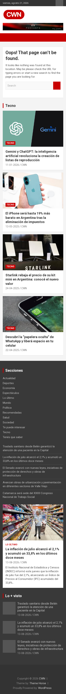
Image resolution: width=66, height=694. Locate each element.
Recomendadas (12, 412)
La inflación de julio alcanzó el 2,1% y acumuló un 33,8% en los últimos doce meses (32, 553)
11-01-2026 (12, 164)
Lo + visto (13, 596)
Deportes (8, 383)
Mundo (7, 402)
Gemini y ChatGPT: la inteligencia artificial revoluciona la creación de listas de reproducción (32, 156)
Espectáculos (11, 393)
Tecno (10, 105)
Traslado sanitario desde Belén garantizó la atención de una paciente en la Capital (37, 607)
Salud (6, 417)
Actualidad (9, 378)
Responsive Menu (59, 3)
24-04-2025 (12, 288)
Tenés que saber (13, 437)
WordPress (45, 688)
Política (7, 407)
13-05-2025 (12, 226)
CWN (24, 164)
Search (56, 86)
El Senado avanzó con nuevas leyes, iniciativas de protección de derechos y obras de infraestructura (33, 471)
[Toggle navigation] (7, 37)
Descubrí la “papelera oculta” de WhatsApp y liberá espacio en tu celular (30, 341)
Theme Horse (38, 683)
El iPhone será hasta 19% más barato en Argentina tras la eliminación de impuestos (28, 217)
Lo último (8, 398)
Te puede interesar (14, 427)
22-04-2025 (12, 350)
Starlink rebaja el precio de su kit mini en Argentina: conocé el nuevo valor (32, 279)
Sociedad (8, 422)
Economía (9, 388)
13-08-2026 (12, 562)
